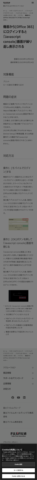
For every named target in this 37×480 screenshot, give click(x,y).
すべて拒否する (18, 470)
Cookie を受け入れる (18, 476)
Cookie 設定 (18, 464)
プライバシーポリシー (12, 460)
